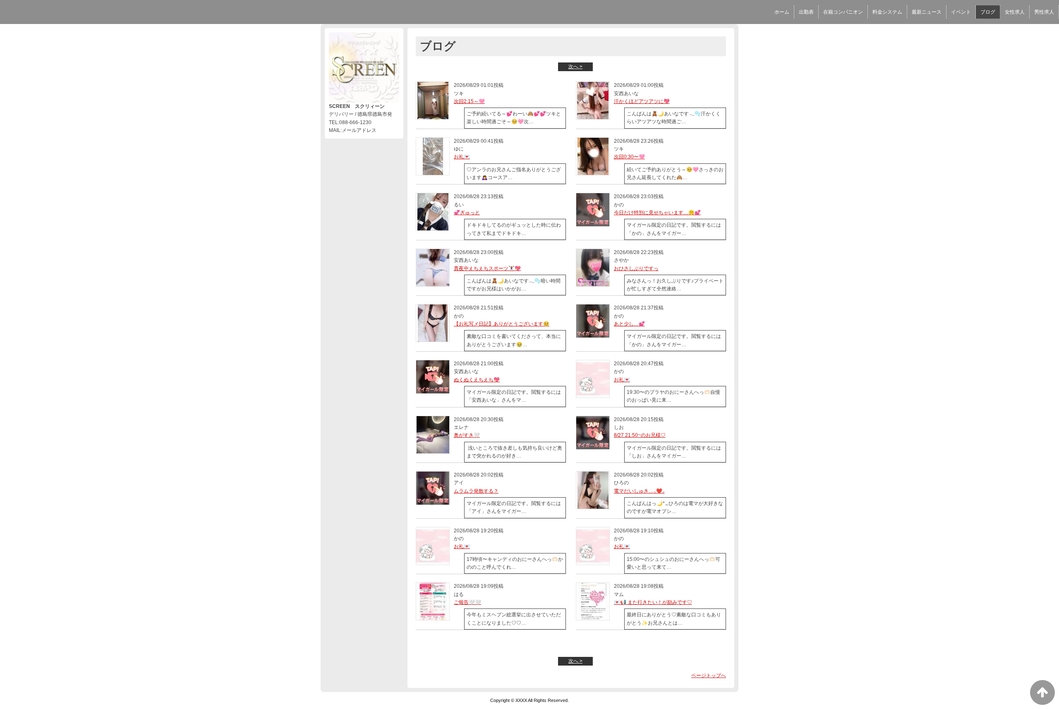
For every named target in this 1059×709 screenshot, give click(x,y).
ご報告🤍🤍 (467, 602)
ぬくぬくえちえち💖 (477, 380)
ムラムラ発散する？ (476, 491)
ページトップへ (708, 675)
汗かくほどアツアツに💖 (642, 101)
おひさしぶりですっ (636, 268)
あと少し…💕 (629, 324)
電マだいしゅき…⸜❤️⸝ (639, 491)
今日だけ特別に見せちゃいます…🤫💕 (657, 213)
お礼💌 (462, 157)
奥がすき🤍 (467, 435)
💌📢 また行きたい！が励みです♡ (653, 602)
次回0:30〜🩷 (629, 157)
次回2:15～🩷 (469, 101)
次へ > (575, 66)
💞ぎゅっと (467, 213)
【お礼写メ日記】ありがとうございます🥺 (501, 324)
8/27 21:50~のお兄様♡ (640, 435)
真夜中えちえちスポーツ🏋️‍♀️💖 (487, 268)
